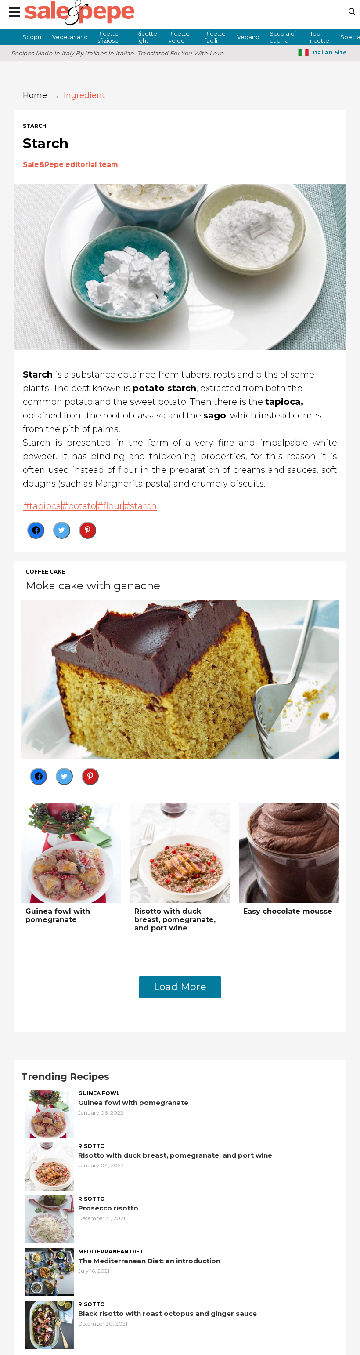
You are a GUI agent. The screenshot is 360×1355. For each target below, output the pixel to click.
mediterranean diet (111, 1252)
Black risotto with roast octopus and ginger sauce (167, 1313)
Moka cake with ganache (92, 585)
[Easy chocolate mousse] (289, 851)
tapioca (45, 506)
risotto (91, 1146)
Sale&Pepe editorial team (70, 164)
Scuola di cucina (283, 37)
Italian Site (330, 52)
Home (35, 95)
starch (35, 126)
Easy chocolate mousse (287, 911)
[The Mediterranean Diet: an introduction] (49, 1270)
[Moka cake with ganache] (180, 678)
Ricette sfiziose (108, 37)
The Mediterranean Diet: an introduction (149, 1261)
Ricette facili (215, 37)
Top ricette (319, 37)
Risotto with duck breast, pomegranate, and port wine (175, 919)
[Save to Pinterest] (87, 530)
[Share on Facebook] (35, 530)
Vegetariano (70, 36)
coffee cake (45, 572)
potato (82, 506)
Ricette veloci (179, 37)
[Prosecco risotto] (49, 1218)
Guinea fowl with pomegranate (57, 915)
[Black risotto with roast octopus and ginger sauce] (49, 1323)
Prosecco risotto (108, 1208)
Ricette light (146, 37)
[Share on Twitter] (61, 530)
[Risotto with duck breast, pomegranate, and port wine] (180, 851)
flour (113, 506)
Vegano (248, 36)
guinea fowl (99, 1093)
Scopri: (32, 36)
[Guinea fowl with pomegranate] (71, 851)
